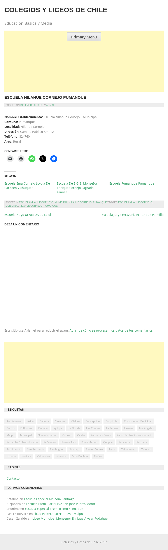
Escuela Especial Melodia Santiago (49, 499)
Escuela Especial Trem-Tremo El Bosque (54, 509)
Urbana (11, 456)
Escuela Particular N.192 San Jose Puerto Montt (60, 504)
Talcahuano (128, 449)
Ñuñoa (98, 456)
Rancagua (125, 442)
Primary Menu (84, 37)
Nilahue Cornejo (80, 202)
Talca (112, 449)
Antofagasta (14, 421)
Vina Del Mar (80, 456)
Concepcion (93, 421)
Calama (44, 421)
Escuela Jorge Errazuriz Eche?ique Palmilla (133, 215)
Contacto (13, 478)
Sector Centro (94, 449)
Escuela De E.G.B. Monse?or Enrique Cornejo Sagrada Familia (77, 187)
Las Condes (93, 428)
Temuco (146, 449)
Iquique (58, 428)
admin (50, 105)
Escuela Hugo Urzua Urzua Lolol (27, 215)
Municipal (61, 202)
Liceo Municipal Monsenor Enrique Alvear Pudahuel (70, 518)
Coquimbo (112, 421)
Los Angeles (146, 428)
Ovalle (81, 435)
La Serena (112, 428)
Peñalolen (50, 442)
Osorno (66, 435)
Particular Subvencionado (22, 442)
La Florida (74, 428)
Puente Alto (68, 442)
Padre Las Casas (101, 435)
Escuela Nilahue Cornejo (36, 202)
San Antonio (14, 449)
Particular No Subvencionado (134, 435)
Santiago (74, 449)
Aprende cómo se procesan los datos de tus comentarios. (112, 330)
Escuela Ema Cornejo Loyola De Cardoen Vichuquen (27, 185)
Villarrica (61, 456)
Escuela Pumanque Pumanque (131, 183)
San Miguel (56, 449)
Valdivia (26, 456)
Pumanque (100, 202)
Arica (30, 421)
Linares (128, 428)
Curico (10, 428)
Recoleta (141, 442)
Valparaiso (43, 456)
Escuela (43, 428)
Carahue (60, 421)
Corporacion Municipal (138, 421)
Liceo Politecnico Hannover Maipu (58, 514)
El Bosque (26, 428)
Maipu (10, 435)
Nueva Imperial (47, 435)
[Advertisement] (84, 71)
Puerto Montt (89, 442)
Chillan (75, 421)
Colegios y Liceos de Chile (55, 10)
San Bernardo (35, 449)
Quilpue (108, 442)
